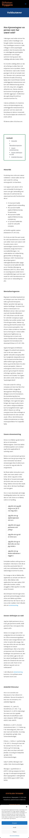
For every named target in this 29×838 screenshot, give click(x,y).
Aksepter (14, 823)
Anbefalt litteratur (16, 157)
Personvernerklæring (14, 835)
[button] (26, 807)
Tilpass (14, 832)
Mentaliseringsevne (15, 145)
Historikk (14, 141)
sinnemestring (13, 605)
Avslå (14, 827)
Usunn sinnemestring (13, 149)
